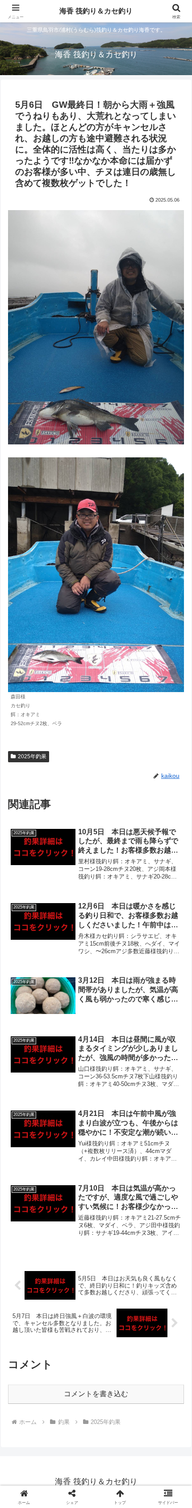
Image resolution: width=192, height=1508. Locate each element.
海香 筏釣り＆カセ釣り (96, 11)
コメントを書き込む (96, 1394)
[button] (173, 1223)
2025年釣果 (32, 756)
